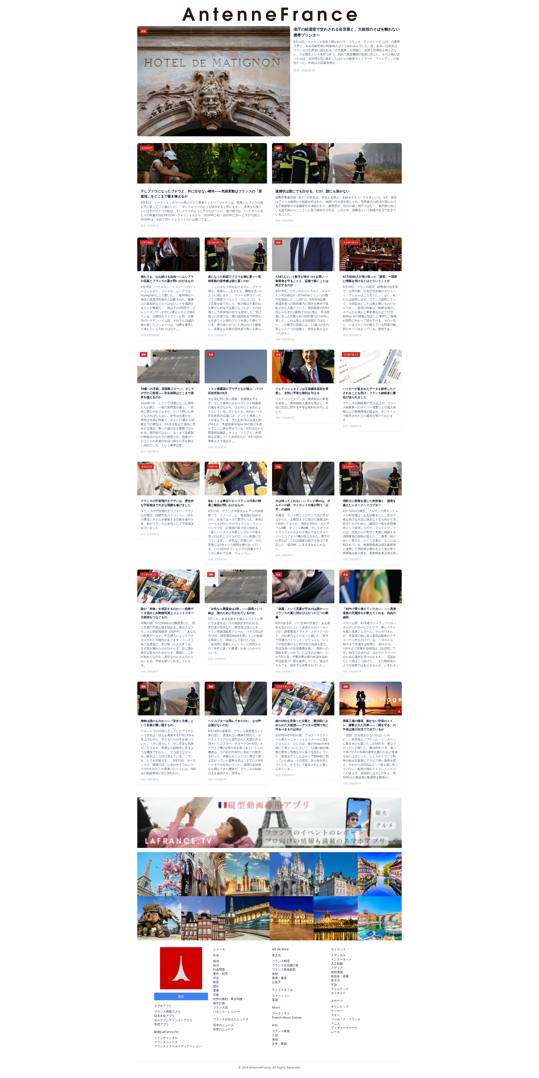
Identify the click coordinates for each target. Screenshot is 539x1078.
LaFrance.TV (169, 1032)
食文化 (276, 955)
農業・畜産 (279, 978)
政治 (216, 965)
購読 (181, 996)
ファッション (281, 996)
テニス (335, 1023)
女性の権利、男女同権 (228, 999)
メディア (337, 968)
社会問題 (219, 969)
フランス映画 (281, 1031)
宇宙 (334, 985)
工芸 (275, 1035)
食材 (275, 974)
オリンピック (340, 1006)
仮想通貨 (337, 972)
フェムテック (340, 989)
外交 (216, 978)
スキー (335, 1015)
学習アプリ (161, 1024)
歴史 (216, 986)
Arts (275, 1025)
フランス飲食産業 (284, 969)
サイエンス (338, 949)
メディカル (338, 955)
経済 (216, 961)
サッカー (337, 1011)
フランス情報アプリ (167, 1012)
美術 (275, 1039)
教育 (216, 982)
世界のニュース (223, 1029)
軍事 (216, 990)
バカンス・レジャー (226, 1012)
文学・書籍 (279, 1044)
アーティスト (281, 1013)
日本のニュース (223, 1025)
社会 (216, 955)
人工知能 (337, 963)
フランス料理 (281, 961)
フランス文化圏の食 (285, 965)
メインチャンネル (166, 1038)
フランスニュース (166, 1042)
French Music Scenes (287, 1017)
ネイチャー (338, 993)
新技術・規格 (340, 976)
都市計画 (219, 1003)
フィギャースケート (344, 1028)
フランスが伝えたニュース (230, 1019)
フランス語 (220, 1007)
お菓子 (276, 982)
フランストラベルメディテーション (177, 1046)
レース (335, 1032)
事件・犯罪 (220, 974)
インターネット (341, 959)
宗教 (216, 995)
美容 (275, 1000)
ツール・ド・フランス (345, 1019)
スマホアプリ (163, 1006)
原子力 (335, 980)
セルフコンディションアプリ (173, 1020)
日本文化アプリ (164, 1016)
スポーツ (337, 1001)
